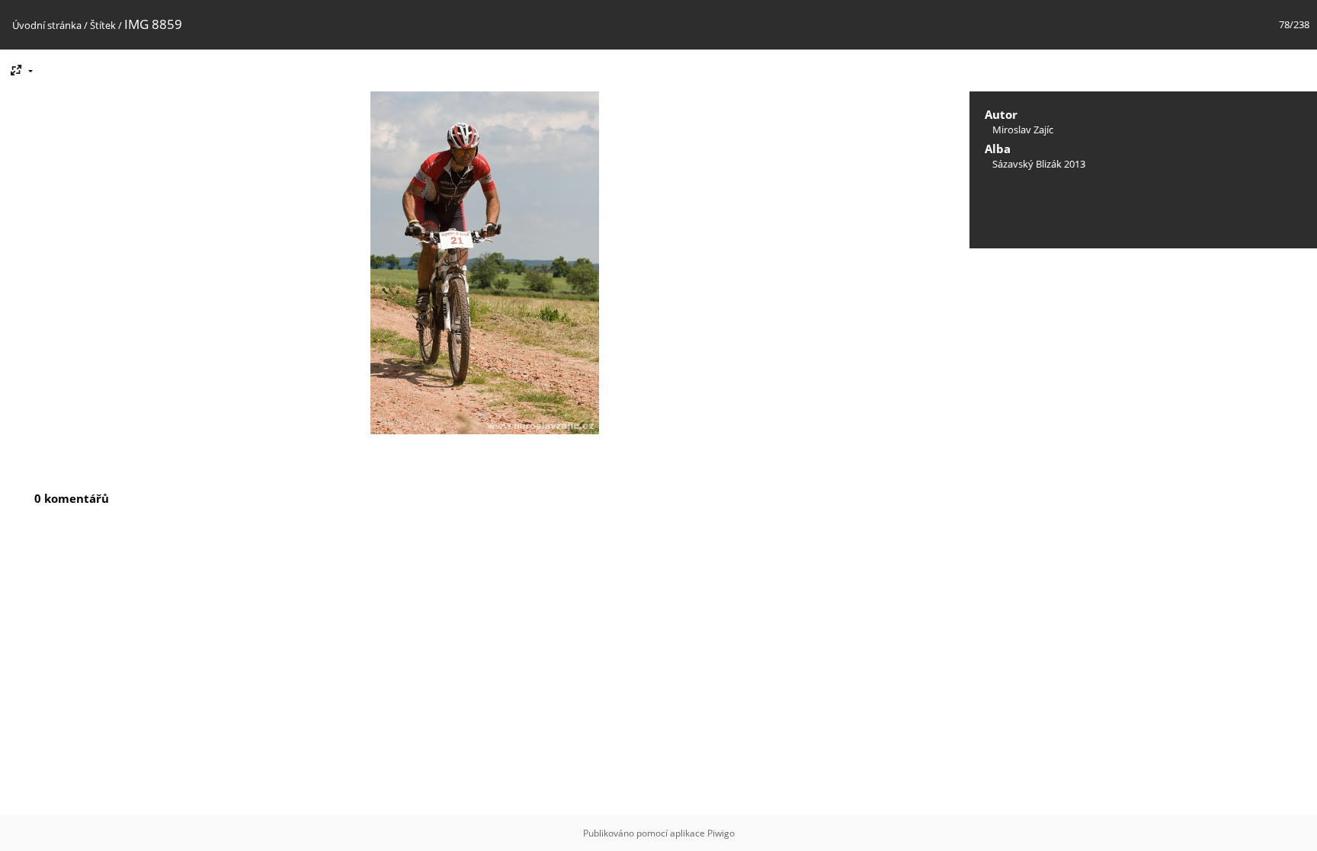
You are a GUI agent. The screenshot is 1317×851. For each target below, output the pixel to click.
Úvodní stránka (47, 25)
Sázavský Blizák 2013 (1038, 164)
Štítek (103, 25)
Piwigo (721, 833)
